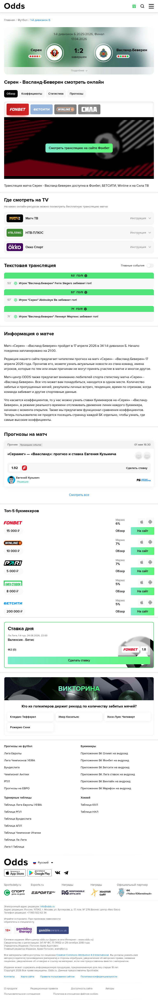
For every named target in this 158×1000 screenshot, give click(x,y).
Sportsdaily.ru (14, 892)
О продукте (10, 988)
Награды (73, 892)
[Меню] (151, 6)
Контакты (9, 976)
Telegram (66, 872)
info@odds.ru (47, 906)
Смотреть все (79, 495)
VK (57, 872)
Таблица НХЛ (89, 812)
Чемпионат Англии (16, 774)
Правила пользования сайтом (57, 976)
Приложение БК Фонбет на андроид (105, 760)
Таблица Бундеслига (17, 819)
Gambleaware (53, 930)
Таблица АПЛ (13, 826)
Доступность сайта (81, 988)
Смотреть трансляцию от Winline (65, 109)
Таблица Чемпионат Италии (22, 832)
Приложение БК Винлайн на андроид (105, 781)
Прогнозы (76, 93)
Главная (9, 20)
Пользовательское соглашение (22, 993)
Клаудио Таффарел (23, 717)
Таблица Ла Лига (15, 839)
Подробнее (77, 70)
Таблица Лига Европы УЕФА (23, 805)
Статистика (56, 93)
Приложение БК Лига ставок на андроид (108, 774)
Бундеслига (12, 767)
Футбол (23, 20)
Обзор (11, 93)
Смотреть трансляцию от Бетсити (41, 109)
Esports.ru (43, 892)
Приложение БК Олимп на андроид (104, 753)
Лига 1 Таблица (14, 846)
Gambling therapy (24, 930)
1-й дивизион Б (40, 20)
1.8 (144, 649)
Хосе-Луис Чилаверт (121, 717)
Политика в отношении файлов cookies (75, 993)
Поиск (142, 6)
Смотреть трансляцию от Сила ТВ (89, 109)
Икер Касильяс (69, 717)
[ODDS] (14, 6)
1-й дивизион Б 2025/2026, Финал (79, 34)
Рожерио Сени (20, 727)
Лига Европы (13, 753)
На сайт (142, 531)
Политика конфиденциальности (99, 976)
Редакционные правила (44, 988)
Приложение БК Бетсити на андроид (105, 767)
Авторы (110, 988)
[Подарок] (134, 6)
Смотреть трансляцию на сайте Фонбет (79, 148)
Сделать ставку (79, 660)
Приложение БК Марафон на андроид (106, 788)
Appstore (15, 872)
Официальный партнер (134, 892)
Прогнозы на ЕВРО (17, 788)
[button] (79, 456)
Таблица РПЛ (13, 812)
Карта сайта (27, 976)
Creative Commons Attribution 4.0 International (82, 955)
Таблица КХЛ (89, 805)
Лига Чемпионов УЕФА (19, 760)
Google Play (39, 872)
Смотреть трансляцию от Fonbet (18, 109)
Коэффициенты (31, 93)
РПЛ (7, 781)
